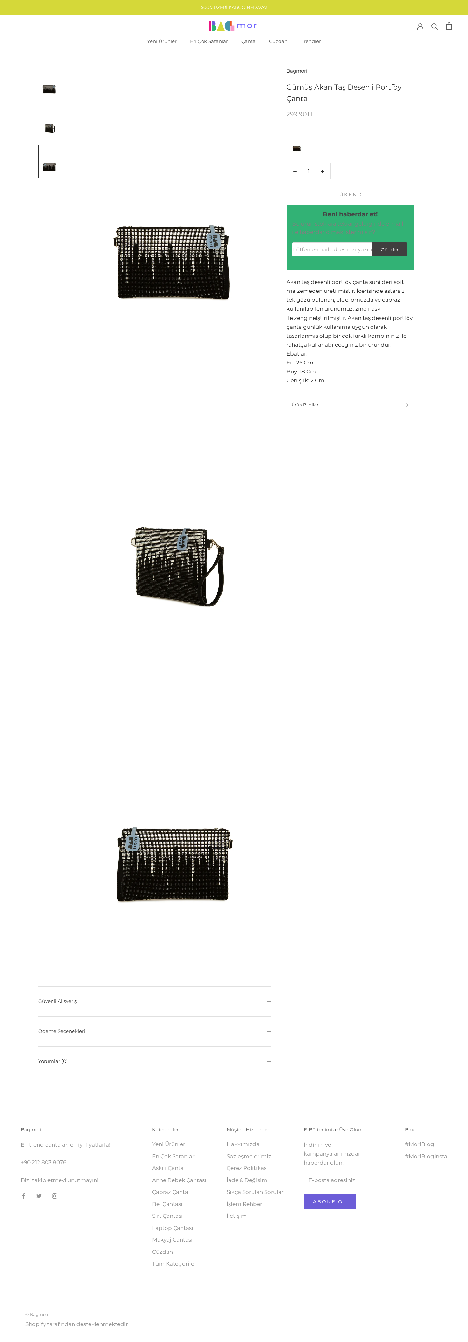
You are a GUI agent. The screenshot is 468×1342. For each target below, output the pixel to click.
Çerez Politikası (247, 1168)
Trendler (311, 41)
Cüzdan (278, 41)
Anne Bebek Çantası (179, 1180)
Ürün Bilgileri (306, 404)
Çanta (248, 41)
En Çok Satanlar (209, 41)
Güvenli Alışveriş (57, 1001)
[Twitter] (39, 1195)
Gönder (390, 250)
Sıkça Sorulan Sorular (255, 1192)
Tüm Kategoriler (174, 1263)
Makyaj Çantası (172, 1240)
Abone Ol (330, 1202)
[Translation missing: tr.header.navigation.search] (434, 26)
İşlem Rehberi (245, 1204)
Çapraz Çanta (170, 1192)
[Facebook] (23, 1195)
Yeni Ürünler (162, 41)
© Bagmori (36, 1314)
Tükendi (350, 194)
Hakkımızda (243, 1144)
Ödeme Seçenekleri (61, 1031)
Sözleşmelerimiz (249, 1156)
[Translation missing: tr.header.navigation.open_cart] (449, 26)
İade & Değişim (247, 1180)
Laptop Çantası (172, 1228)
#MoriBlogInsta (426, 1156)
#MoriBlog (419, 1144)
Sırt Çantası (167, 1216)
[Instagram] (54, 1195)
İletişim (237, 1216)
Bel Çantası (167, 1204)
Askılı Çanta (168, 1168)
